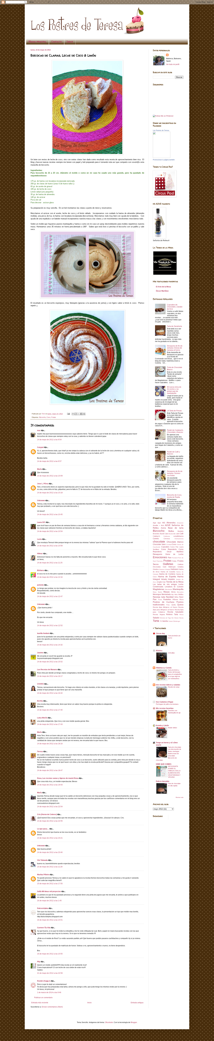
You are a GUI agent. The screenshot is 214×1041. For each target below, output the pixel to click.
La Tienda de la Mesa (173, 582)
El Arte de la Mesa (163, 287)
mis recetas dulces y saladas (168, 685)
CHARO (40, 684)
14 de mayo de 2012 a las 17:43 (50, 724)
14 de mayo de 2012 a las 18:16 (50, 744)
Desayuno (157, 554)
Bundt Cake (164, 534)
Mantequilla (178, 589)
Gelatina (180, 567)
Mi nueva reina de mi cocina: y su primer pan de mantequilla (174, 390)
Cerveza (167, 538)
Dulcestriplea (42, 908)
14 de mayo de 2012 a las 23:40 (50, 852)
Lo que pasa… (43, 829)
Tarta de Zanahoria (174, 326)
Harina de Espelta (167, 576)
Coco (48, 417)
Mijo (172, 594)
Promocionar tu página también (164, 160)
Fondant (175, 558)
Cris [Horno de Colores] (47, 814)
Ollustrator (109, 1022)
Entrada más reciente (39, 1003)
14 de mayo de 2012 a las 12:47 (50, 596)
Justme (40, 653)
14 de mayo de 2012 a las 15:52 (50, 662)
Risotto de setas (173, 687)
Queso (180, 604)
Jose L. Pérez (42, 484)
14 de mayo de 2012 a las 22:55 (50, 821)
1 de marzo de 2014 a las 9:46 (49, 992)
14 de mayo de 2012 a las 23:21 (50, 838)
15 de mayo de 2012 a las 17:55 (50, 884)
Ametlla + (156, 525)
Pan (154, 599)
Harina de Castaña (168, 572)
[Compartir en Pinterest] (84, 413)
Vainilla (165, 621)
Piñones (175, 599)
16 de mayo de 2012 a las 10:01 (50, 920)
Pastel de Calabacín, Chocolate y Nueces (175, 431)
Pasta (160, 599)
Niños (176, 597)
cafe (177, 534)
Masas (166, 592)
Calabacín (156, 536)
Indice (70, 41)
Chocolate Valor (159, 544)
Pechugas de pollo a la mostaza (167, 704)
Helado (164, 579)
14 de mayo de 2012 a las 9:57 (49, 461)
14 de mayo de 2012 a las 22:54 (50, 807)
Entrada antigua (137, 1003)
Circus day (160, 633)
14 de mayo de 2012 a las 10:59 (50, 546)
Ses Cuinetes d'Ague (164, 702)
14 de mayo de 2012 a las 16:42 (50, 693)
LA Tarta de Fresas (174, 411)
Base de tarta (176, 528)
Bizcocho (42, 417)
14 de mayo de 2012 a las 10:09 (50, 476)
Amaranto (180, 523)
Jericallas (171, 653)
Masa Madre (157, 592)
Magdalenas (158, 589)
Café (181, 534)
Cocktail (168, 544)
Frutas (53, 417)
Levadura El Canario (174, 587)
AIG (163, 523)
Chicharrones (179, 538)
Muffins (180, 594)
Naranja (156, 597)
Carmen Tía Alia (43, 928)
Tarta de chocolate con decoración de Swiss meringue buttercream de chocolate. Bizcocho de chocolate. (168, 753)
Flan (169, 558)
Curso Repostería (169, 549)
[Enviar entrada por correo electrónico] (68, 414)
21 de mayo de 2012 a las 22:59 (50, 973)
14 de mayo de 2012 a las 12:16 (50, 577)
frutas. (174, 561)
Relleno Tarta (172, 614)
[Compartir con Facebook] (81, 413)
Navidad (170, 597)
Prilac (168, 605)
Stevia (181, 618)
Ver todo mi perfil (172, 64)
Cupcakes (165, 547)
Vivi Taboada (42, 860)
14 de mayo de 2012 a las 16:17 (50, 676)
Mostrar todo (179, 797)
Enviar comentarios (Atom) (52, 1007)
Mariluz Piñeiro (43, 875)
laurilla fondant (43, 633)
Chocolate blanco (175, 542)
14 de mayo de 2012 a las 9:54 (49, 440)
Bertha (40, 701)
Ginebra (156, 569)
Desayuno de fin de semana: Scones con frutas (174, 473)
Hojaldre (171, 579)
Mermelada (166, 594)
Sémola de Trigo (165, 618)
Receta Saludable (175, 612)
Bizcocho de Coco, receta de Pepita (174, 496)
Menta (173, 592)
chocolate (159, 541)
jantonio (40, 585)
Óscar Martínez (162, 291)
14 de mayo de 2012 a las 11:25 (49, 563)
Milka (176, 594)
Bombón (180, 531)
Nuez (181, 597)
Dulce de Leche (174, 554)
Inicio (89, 1003)
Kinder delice (172, 728)
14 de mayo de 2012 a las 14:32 (50, 645)
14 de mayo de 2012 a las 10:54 (50, 531)
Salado (156, 617)
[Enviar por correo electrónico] (73, 413)
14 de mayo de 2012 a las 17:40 (50, 710)
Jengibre (159, 582)
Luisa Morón (42, 718)
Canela (156, 539)
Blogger (134, 1022)
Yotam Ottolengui (174, 621)
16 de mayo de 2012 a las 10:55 (50, 954)
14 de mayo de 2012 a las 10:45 (50, 514)
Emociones (160, 557)
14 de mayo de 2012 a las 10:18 (50, 493)
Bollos (171, 531)
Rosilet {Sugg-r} (43, 981)
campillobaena (178, 536)
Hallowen (174, 569)
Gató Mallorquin (169, 567)
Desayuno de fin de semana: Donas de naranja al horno (174, 348)
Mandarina (168, 589)
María (39, 469)
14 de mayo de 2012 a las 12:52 (50, 625)
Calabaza (166, 536)
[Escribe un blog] (75, 413)
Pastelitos (167, 599)
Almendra (171, 522)
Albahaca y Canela (163, 668)
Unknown (41, 500)
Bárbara (40, 570)
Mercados (180, 592)
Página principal (37, 41)
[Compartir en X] (78, 413)
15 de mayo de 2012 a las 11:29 (49, 867)
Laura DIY (41, 522)
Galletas (168, 563)
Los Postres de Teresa (161, 130)
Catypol (40, 447)
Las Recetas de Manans (47, 670)
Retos (181, 614)
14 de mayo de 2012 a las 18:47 (50, 770)
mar (38, 430)
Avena (163, 528)
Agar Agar (157, 523)
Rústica (159, 651)
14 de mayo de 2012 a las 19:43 (50, 785)
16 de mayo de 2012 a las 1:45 (49, 901)
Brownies (156, 534)
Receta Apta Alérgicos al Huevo (165, 607)
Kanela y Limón (162, 725)
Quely (173, 605)
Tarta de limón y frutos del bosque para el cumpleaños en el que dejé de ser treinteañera (175, 674)
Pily (38, 962)
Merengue (157, 594)
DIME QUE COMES (163, 764)
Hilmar (40, 554)
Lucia (39, 539)
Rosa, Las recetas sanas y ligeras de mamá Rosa (57, 778)
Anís (162, 525)
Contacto (56, 41)
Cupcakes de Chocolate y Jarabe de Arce (174, 307)
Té (161, 621)
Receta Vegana (159, 614)
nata (163, 597)
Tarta (156, 620)
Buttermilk (172, 534)
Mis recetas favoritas (165, 708)
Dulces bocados (162, 781)
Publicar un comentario (43, 998)
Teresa (40, 751)
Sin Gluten (175, 618)
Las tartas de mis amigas (165, 584)
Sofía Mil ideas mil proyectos (49, 891)
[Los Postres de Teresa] (161, 157)
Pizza (181, 599)
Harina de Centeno (167, 574)
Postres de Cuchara (163, 602)
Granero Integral (164, 569)
